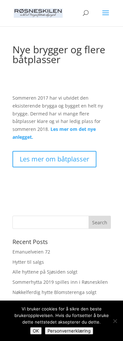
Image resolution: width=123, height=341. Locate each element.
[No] (115, 321)
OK (36, 330)
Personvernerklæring (69, 330)
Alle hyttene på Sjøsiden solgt (44, 272)
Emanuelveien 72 (31, 252)
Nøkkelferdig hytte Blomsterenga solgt (54, 292)
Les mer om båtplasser (54, 159)
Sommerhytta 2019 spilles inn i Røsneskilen (60, 282)
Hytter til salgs (28, 262)
